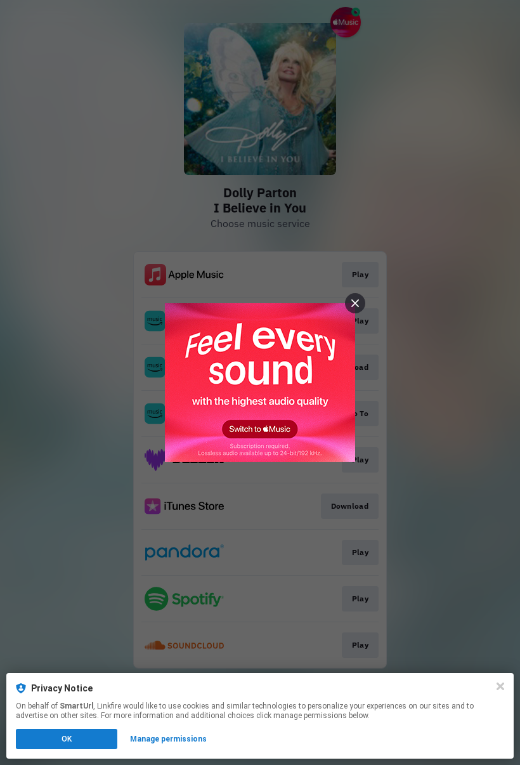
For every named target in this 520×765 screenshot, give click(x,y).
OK (67, 739)
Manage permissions (168, 739)
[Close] (500, 686)
